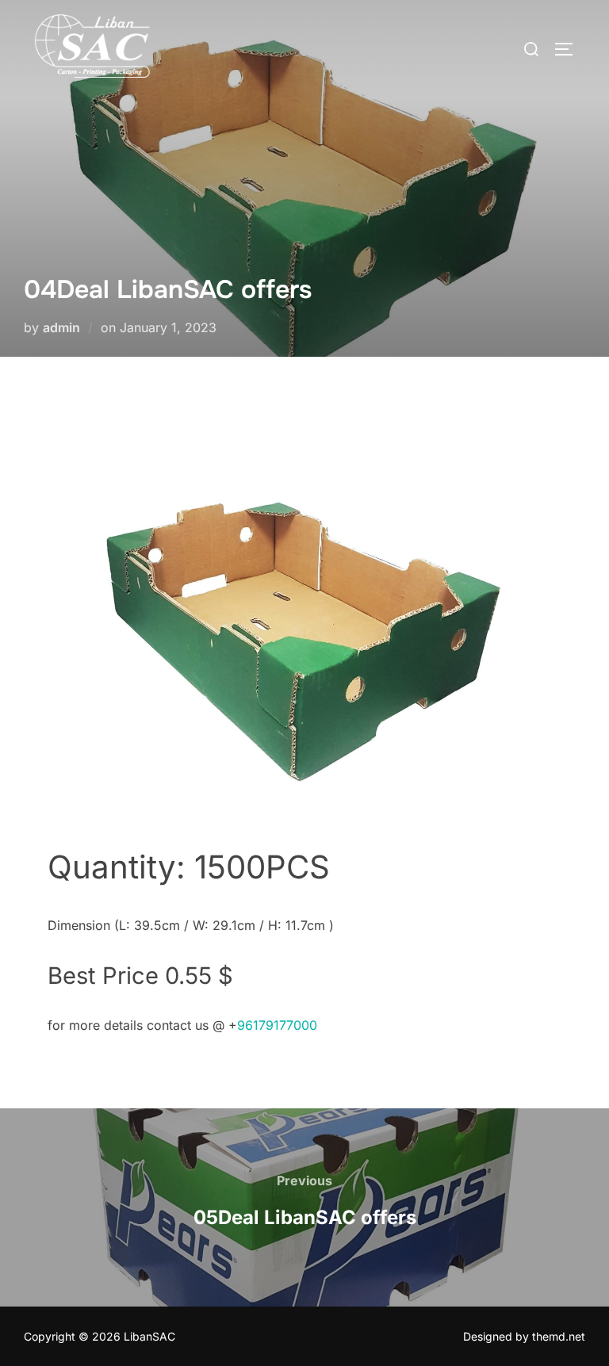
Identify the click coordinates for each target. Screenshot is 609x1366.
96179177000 (277, 1025)
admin (61, 327)
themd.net (558, 1336)
